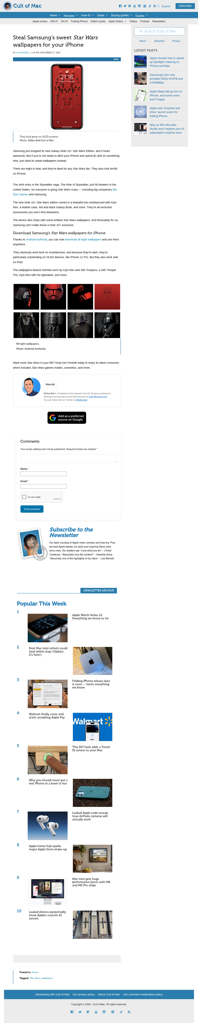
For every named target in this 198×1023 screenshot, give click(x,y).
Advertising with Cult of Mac (52, 994)
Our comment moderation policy (143, 994)
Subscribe (185, 6)
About (142, 41)
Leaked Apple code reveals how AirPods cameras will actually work (90, 816)
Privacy (176, 41)
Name (24, 468)
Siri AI (64, 21)
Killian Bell (23, 52)
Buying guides (120, 15)
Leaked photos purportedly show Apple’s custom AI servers (47, 915)
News (53, 15)
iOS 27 (54, 21)
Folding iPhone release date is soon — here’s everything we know (91, 684)
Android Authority (36, 239)
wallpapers (47, 978)
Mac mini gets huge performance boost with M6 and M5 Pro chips (91, 882)
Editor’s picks (98, 21)
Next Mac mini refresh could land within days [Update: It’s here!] (48, 651)
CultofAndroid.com (98, 396)
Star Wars (35, 978)
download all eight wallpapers (83, 239)
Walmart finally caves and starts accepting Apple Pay (47, 716)
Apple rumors (40, 21)
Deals (100, 15)
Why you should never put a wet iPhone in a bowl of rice (48, 782)
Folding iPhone (79, 21)
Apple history (116, 21)
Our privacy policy (84, 994)
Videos (133, 21)
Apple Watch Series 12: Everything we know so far (90, 617)
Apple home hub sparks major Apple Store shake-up (48, 848)
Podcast (144, 21)
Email (24, 481)
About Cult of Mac (109, 994)
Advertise (159, 41)
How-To (85, 15)
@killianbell (81, 400)
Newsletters (158, 21)
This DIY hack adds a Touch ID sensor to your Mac (91, 749)
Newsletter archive (99, 590)
